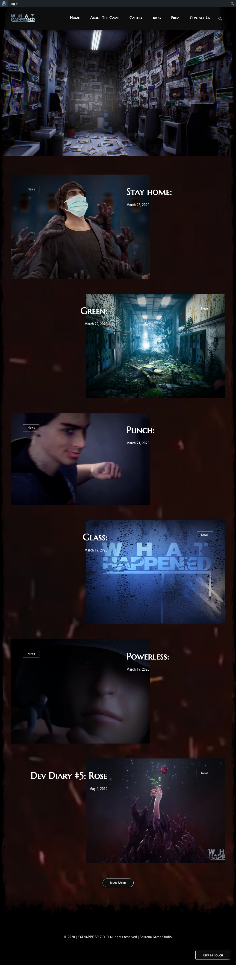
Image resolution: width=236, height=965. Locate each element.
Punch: (141, 430)
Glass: (95, 537)
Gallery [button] (136, 17)
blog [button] (157, 17)
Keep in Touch (213, 955)
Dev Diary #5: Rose (69, 775)
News (31, 189)
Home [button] (75, 17)
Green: (93, 310)
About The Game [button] (104, 17)
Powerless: (148, 656)
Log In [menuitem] (14, 4)
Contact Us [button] (200, 17)
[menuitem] (4, 3)
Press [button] (175, 17)
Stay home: (149, 191)
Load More (118, 883)
